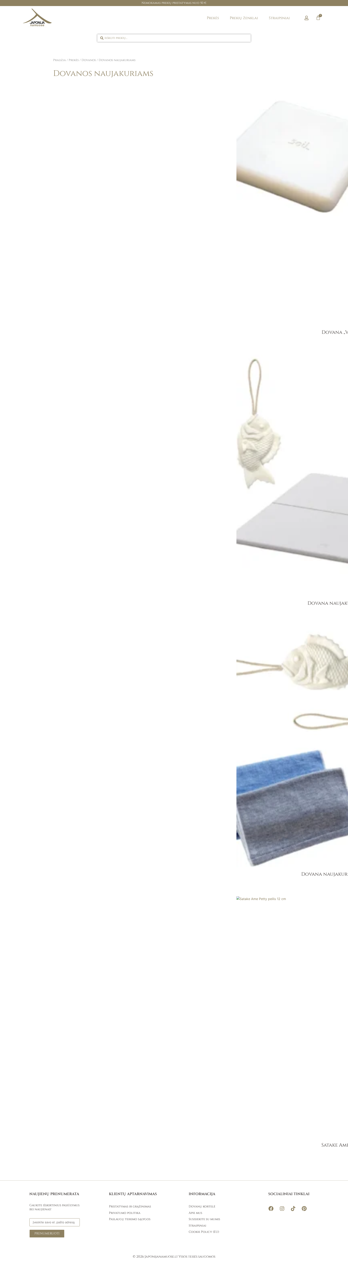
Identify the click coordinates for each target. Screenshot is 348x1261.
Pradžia (59, 60)
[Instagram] (282, 1208)
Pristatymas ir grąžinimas (130, 1206)
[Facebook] (271, 1208)
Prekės (213, 18)
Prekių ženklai (244, 18)
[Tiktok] (293, 1208)
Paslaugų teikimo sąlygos (129, 1219)
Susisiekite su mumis (204, 1219)
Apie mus (195, 1213)
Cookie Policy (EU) (204, 1232)
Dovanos (89, 60)
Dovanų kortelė (202, 1206)
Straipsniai (279, 18)
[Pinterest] (304, 1208)
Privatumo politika (124, 1213)
